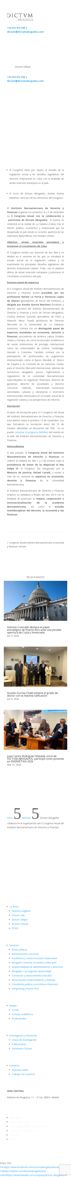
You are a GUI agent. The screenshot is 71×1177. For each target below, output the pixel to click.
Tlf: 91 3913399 (15, 1103)
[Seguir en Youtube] (61, 874)
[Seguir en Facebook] (41, 874)
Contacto (14, 1135)
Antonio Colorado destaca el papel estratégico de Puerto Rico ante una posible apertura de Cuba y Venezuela (34, 629)
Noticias (25, 111)
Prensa (13, 1139)
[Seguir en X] (48, 874)
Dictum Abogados (29, 139)
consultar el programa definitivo (31, 432)
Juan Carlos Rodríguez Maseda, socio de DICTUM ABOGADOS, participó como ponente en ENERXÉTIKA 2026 (35, 758)
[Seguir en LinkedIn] (54, 874)
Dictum (22, 546)
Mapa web (15, 1117)
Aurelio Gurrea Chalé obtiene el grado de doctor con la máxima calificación (32, 694)
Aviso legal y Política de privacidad (27, 1126)
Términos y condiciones (22, 1130)
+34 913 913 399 (16, 27)
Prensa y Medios (41, 111)
